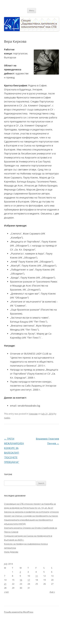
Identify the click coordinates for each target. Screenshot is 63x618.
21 (5, 583)
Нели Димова (11, 551)
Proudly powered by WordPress (18, 611)
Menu (31, 10)
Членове (33, 413)
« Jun (6, 591)
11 (36, 575)
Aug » (52, 591)
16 (21, 579)
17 (29, 579)
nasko (7, 417)
